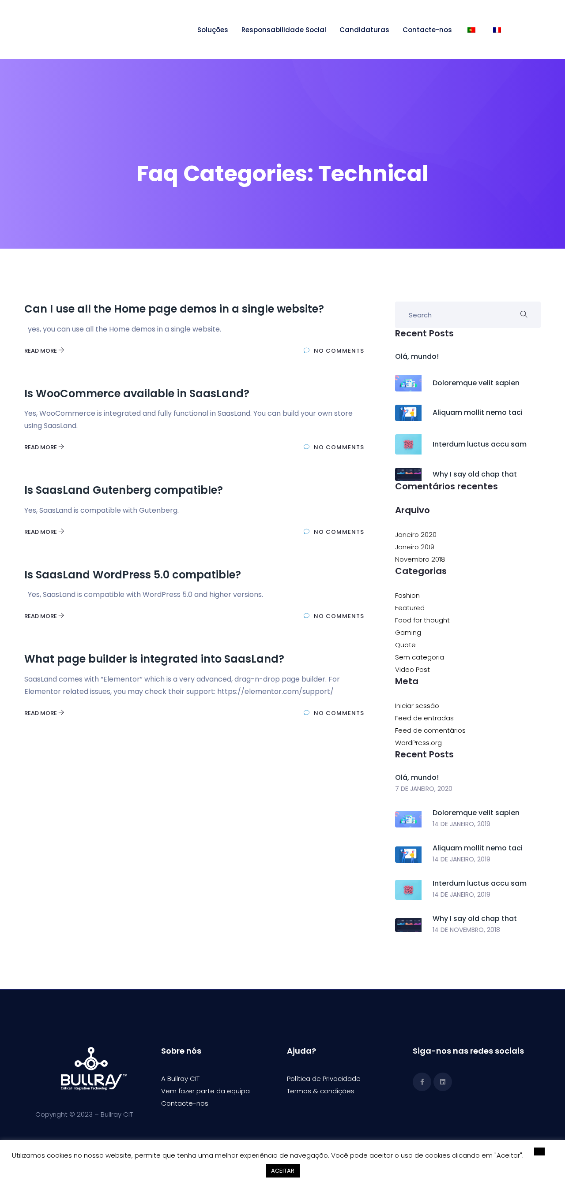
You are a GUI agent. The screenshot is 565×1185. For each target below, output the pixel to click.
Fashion (407, 595)
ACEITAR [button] (282, 1170)
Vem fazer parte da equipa (205, 1091)
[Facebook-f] (422, 1082)
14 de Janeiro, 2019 (461, 824)
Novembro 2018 (420, 559)
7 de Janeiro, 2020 (423, 788)
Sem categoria (419, 657)
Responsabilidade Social (283, 29)
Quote (405, 644)
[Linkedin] (442, 1082)
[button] (539, 1151)
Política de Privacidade (324, 1078)
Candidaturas (364, 29)
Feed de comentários (430, 730)
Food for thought (422, 620)
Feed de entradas (424, 718)
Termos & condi (312, 1091)
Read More (41, 351)
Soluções (212, 29)
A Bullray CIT (180, 1078)
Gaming (408, 632)
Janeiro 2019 (414, 547)
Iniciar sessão (417, 705)
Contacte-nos (427, 29)
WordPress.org (418, 742)
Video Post (412, 669)
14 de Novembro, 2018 (466, 929)
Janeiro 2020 (416, 534)
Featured (410, 607)
